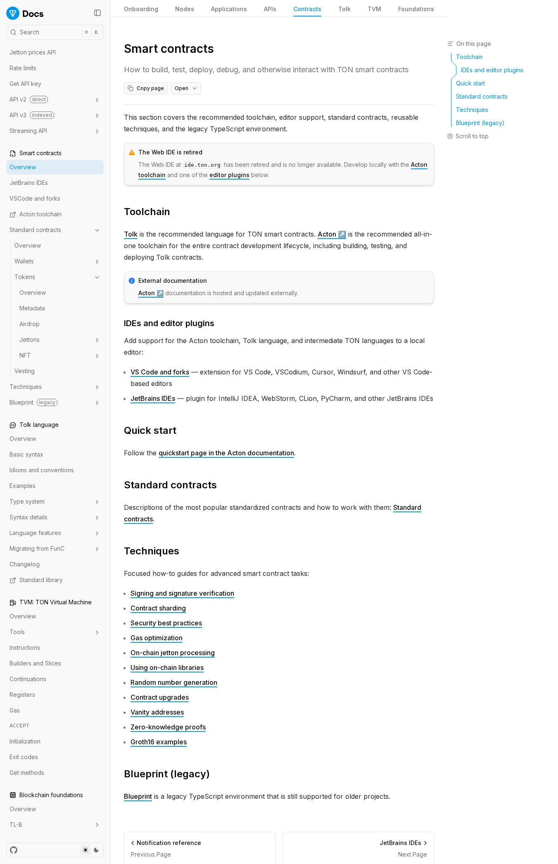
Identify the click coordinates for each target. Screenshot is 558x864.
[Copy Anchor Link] (177, 212)
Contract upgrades (160, 697)
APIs (270, 8)
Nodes (184, 8)
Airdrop (29, 324)
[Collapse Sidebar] (97, 13)
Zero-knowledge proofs (168, 727)
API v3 (30, 115)
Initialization (24, 741)
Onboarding (141, 8)
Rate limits (22, 68)
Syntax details (28, 517)
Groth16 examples (159, 742)
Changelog (24, 564)
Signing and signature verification (182, 593)
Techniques (25, 387)
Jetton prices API (32, 52)
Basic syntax (26, 454)
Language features (35, 533)
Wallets (24, 261)
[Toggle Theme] (90, 850)
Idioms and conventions (41, 470)
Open (181, 88)
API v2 (27, 99)
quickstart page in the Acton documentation (226, 453)
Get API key (25, 84)
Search (59, 32)
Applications (229, 8)
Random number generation (174, 682)
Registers (22, 694)
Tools (17, 632)
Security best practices (166, 623)
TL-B (15, 824)
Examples (22, 486)
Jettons (29, 339)
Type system (27, 501)
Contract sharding (158, 608)
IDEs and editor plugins (169, 323)
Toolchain (147, 212)
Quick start (150, 430)
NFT (25, 355)
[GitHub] (13, 850)
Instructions (24, 647)
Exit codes (23, 756)
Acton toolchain (40, 214)
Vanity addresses (157, 712)
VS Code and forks (160, 372)
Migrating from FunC (36, 548)
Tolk (131, 234)
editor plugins (229, 174)
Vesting (24, 371)
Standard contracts (35, 230)
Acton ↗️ (332, 234)
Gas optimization (157, 638)
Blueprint (32, 402)
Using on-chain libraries (167, 667)
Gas (14, 710)
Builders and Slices (35, 663)
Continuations (27, 679)
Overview (22, 167)
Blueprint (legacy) (167, 774)
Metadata (32, 308)
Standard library (41, 580)
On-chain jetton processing (173, 653)
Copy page (150, 88)
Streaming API (28, 131)
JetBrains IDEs (28, 183)
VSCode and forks (34, 198)
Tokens (24, 277)
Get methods (26, 772)
